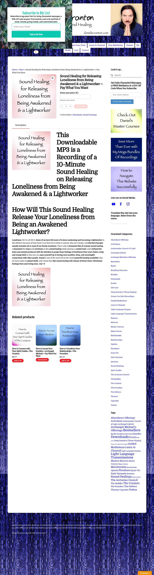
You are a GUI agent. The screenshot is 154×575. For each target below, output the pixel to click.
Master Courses (117, 327)
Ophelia (114, 344)
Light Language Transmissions (124, 314)
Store (21, 70)
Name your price (69, 93)
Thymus (114, 396)
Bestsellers (115, 262)
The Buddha (116, 379)
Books (68, 50)
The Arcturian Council (120, 375)
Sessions (114, 362)
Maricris (114, 322)
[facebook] (121, 204)
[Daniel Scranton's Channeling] (77, 35)
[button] (53, 78)
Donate (129, 45)
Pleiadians (115, 349)
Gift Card (114, 288)
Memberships (116, 340)
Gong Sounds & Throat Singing (124, 292)
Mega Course (116, 331)
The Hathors (116, 392)
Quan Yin (114, 353)
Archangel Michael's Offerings (123, 257)
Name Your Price (78, 45)
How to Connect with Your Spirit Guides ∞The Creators (22, 351)
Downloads (77, 115)
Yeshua (114, 405)
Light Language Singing (121, 309)
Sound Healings (90, 115)
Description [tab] (20, 125)
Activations (115, 244)
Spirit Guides (116, 370)
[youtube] (114, 204)
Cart (76, 50)
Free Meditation (115, 45)
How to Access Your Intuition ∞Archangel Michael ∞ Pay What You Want (46, 352)
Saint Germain (117, 357)
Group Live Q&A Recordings (122, 296)
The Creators (116, 383)
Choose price (42, 360)
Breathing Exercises (119, 270)
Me (137, 45)
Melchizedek (116, 335)
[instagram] (128, 204)
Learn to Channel (97, 45)
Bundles (114, 275)
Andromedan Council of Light (123, 249)
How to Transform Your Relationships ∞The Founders (70, 351)
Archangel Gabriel (118, 253)
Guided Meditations (119, 301)
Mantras (114, 318)
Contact (85, 50)
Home (14, 70)
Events (113, 283)
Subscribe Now (36, 34)
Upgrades (115, 401)
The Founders (116, 388)
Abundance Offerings (119, 240)
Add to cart (81, 106)
